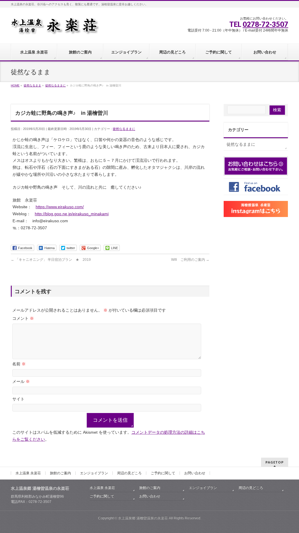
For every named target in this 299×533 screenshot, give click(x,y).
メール (21, 381)
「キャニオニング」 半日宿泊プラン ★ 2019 (51, 260)
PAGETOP (274, 462)
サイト (18, 399)
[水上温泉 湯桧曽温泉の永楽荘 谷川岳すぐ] (55, 28)
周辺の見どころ (129, 473)
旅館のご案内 (60, 473)
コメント (23, 318)
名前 (19, 364)
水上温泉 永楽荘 (28, 473)
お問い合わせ (194, 473)
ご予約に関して (163, 473)
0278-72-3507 (265, 24)
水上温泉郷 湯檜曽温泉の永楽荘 (143, 518)
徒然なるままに (124, 129)
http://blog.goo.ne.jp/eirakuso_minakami (72, 213)
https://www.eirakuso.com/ (60, 206)
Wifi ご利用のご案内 (190, 260)
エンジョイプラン (94, 473)
